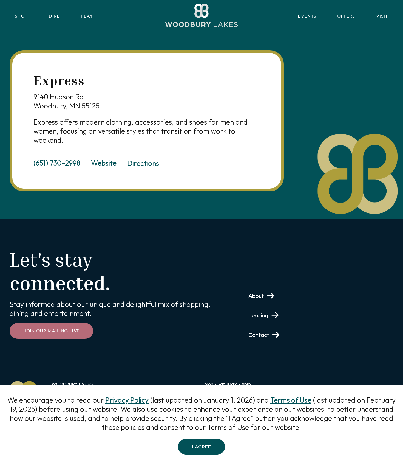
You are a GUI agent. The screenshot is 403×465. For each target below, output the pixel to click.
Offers (346, 16)
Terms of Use (290, 400)
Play (87, 16)
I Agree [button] (201, 446)
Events (307, 16)
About (256, 295)
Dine (54, 16)
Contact (258, 334)
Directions (143, 163)
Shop (21, 16)
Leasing (258, 315)
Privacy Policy (127, 400)
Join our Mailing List (51, 331)
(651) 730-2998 (56, 162)
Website (104, 162)
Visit (382, 16)
